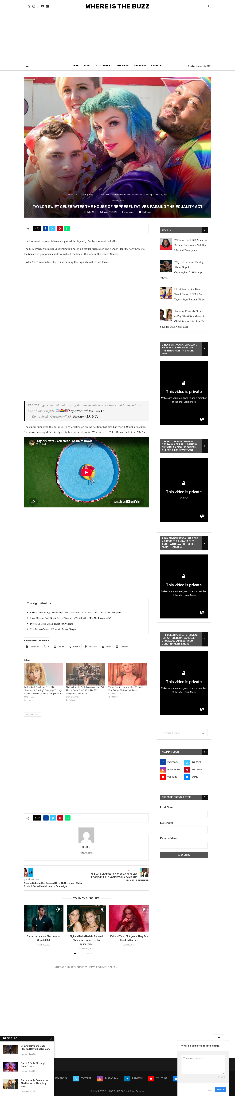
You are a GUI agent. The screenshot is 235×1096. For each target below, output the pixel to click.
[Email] (47, 6)
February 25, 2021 (86, 416)
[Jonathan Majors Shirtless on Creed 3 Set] (43, 918)
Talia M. (91, 211)
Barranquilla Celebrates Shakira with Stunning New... (34, 1083)
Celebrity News (86, 194)
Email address (169, 838)
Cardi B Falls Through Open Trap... (33, 1065)
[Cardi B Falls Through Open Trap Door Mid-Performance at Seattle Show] (10, 1067)
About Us (156, 66)
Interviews (123, 66)
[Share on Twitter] (52, 228)
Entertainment (103, 66)
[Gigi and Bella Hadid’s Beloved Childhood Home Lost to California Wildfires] (86, 918)
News (87, 66)
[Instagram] (33, 6)
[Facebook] (25, 6)
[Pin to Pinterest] (60, 228)
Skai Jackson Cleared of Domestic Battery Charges (53, 629)
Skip (210, 1089)
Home (76, 66)
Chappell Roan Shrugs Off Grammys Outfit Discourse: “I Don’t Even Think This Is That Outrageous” (76, 612)
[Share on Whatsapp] (67, 228)
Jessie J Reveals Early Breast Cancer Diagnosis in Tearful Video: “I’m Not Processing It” (70, 618)
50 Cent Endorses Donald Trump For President (51, 623)
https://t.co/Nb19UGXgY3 (86, 410)
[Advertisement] (117, 36)
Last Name (166, 823)
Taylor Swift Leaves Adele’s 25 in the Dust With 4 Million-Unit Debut (125, 688)
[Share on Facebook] (45, 228)
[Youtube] (42, 6)
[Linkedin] (38, 6)
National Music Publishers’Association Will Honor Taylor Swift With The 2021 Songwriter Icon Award (85, 690)
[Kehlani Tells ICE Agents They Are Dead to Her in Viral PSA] (129, 918)
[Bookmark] (59, 909)
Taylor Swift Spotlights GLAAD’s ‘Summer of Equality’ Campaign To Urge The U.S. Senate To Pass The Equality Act (43, 690)
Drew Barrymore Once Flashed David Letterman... (36, 1047)
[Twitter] (29, 6)
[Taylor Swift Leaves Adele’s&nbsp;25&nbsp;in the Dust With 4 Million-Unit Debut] (127, 674)
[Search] (209, 6)
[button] (28, 929)
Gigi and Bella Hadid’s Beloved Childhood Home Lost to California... (86, 940)
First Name (167, 807)
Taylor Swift (32, 714)
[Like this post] (38, 228)
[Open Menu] (27, 66)
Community (140, 66)
